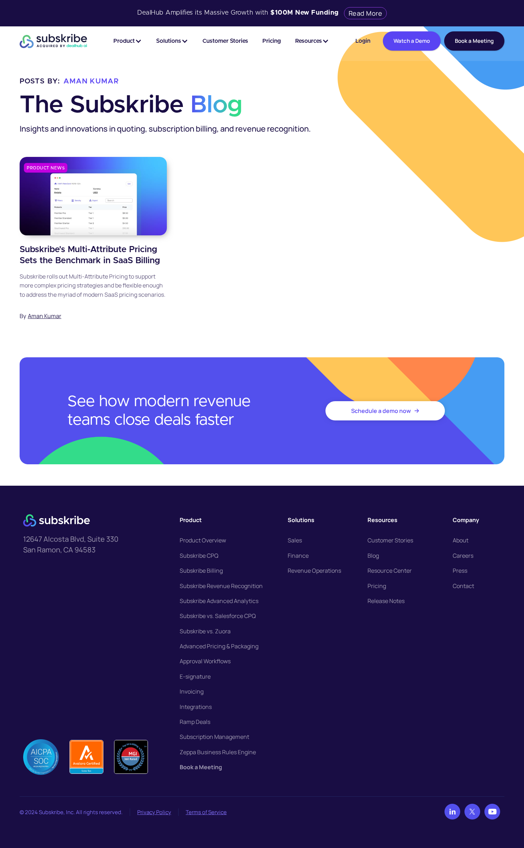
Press (460, 570)
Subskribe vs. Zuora (205, 631)
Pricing (271, 41)
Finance (298, 556)
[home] (53, 41)
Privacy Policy (154, 812)
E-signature (195, 676)
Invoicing (192, 691)
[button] (127, 41)
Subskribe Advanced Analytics (219, 601)
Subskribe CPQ (199, 556)
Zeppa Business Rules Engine (218, 752)
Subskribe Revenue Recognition (221, 586)
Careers (463, 556)
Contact (463, 586)
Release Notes (386, 601)
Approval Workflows (205, 661)
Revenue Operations (314, 570)
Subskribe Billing (201, 570)
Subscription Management (214, 737)
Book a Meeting (201, 767)
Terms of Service (206, 812)
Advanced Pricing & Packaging (219, 646)
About (460, 540)
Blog (373, 556)
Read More (365, 13)
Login (362, 41)
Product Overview (203, 540)
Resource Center (390, 570)
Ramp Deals (195, 722)
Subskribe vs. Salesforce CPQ (218, 616)
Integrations (196, 707)
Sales (295, 540)
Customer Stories (225, 41)
